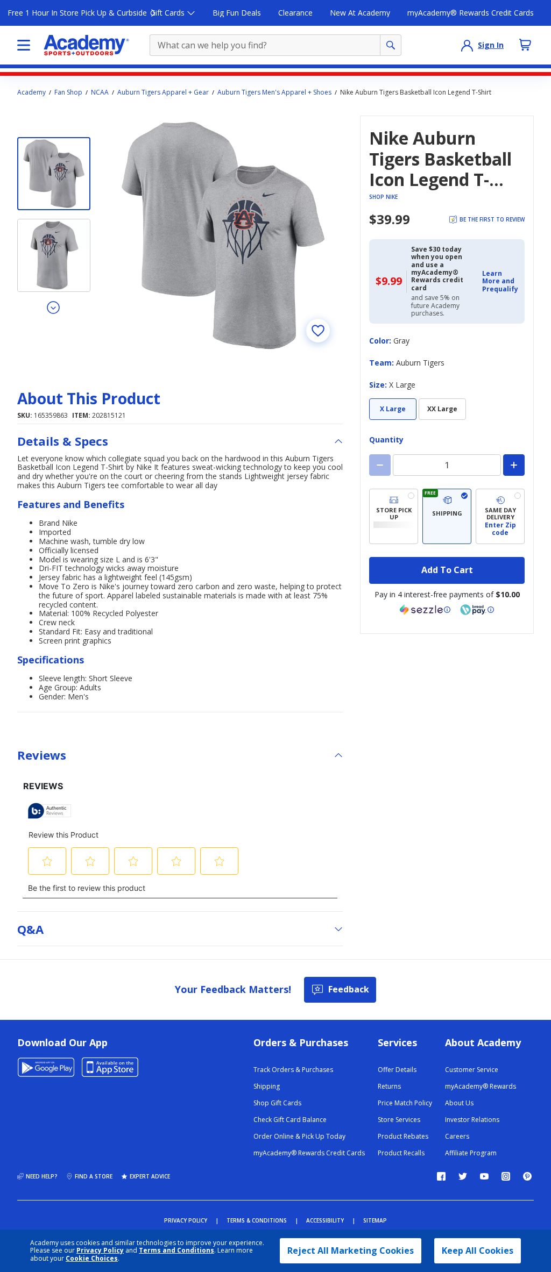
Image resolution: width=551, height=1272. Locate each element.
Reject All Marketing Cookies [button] (350, 1250)
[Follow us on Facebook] (441, 1176)
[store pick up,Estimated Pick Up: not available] (394, 516)
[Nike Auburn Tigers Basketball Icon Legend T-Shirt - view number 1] (54, 174)
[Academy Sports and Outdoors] (86, 45)
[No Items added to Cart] (525, 44)
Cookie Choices (92, 1258)
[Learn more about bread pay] (477, 609)
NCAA (100, 92)
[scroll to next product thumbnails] (53, 307)
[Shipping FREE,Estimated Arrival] (447, 516)
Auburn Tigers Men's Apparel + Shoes (274, 92)
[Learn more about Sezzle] (425, 609)
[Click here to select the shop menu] (23, 45)
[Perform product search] (390, 45)
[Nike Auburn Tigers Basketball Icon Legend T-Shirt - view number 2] (54, 255)
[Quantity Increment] (514, 465)
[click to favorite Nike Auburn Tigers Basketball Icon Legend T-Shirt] (318, 330)
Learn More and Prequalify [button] (500, 281)
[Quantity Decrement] (380, 465)
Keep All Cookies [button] (477, 1250)
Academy (31, 92)
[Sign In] (467, 45)
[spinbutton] (447, 465)
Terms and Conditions (176, 1250)
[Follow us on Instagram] (505, 1176)
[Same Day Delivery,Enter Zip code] (500, 516)
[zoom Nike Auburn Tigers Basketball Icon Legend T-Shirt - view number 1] (223, 235)
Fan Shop (68, 92)
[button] (500, 281)
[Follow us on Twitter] (462, 1176)
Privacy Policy (100, 1250)
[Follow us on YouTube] (484, 1176)
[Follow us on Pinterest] (527, 1176)
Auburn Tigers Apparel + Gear (163, 92)
